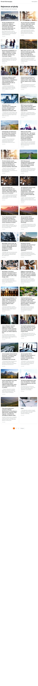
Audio (22, 408)
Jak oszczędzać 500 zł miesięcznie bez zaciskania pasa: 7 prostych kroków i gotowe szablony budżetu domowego (27, 219)
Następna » (22, 428)
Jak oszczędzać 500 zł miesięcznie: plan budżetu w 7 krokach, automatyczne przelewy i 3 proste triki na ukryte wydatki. (28, 356)
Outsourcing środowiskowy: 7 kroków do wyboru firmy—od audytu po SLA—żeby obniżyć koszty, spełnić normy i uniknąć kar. (28, 80)
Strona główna (34, 1)
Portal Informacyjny (6, 1)
